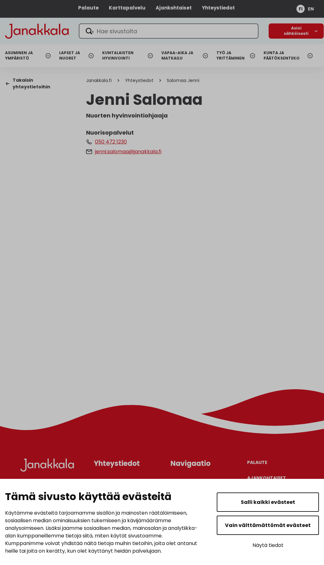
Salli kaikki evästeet (268, 502)
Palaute (88, 8)
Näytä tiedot (268, 545)
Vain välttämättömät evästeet (268, 525)
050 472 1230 (111, 141)
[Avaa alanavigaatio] (296, 31)
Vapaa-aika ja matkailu (177, 55)
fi (300, 9)
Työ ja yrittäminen (230, 55)
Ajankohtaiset (174, 8)
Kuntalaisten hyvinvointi (118, 55)
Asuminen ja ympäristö (19, 55)
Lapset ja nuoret (69, 55)
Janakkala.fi (99, 80)
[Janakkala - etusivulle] (37, 30)
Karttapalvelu (127, 8)
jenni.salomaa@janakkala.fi (128, 151)
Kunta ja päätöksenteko (282, 55)
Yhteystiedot (218, 8)
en (311, 9)
